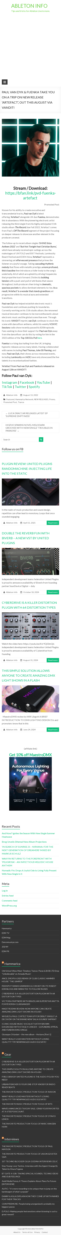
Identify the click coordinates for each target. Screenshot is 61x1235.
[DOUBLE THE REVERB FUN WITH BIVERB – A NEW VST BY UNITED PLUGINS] (30, 549)
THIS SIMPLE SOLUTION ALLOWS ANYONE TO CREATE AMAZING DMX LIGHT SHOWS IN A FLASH (28, 675)
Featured (10, 399)
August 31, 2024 (30, 660)
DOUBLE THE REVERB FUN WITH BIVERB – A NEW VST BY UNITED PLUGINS (26, 538)
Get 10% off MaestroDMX (30, 754)
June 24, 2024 (29, 729)
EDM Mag (6, 937)
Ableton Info (11, 395)
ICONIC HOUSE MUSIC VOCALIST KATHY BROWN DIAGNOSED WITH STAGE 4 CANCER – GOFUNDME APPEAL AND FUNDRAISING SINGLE (30, 1027)
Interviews (11, 1139)
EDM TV (5, 933)
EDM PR (5, 951)
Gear (7, 1054)
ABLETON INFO (29, 6)
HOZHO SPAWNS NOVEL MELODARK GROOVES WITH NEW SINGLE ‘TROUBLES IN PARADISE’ (29, 428)
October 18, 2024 (31, 592)
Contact (45, 1232)
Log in (5, 890)
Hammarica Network (24, 399)
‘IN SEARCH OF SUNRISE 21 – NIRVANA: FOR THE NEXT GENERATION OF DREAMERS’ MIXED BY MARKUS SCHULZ (27, 850)
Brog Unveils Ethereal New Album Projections (24, 841)
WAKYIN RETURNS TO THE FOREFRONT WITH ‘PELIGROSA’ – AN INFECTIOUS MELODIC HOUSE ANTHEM (27, 862)
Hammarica (6, 928)
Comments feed (9, 900)
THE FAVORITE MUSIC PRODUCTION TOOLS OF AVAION (29, 1092)
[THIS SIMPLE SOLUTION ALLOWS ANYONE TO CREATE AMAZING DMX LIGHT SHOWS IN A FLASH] (30, 686)
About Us (16, 1232)
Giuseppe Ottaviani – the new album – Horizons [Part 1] (26, 1034)
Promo (52, 399)
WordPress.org (9, 905)
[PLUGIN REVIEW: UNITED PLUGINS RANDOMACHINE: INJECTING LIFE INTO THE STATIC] (30, 480)
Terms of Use (27, 1232)
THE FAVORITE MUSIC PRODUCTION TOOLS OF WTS (27, 1104)
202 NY (5, 946)
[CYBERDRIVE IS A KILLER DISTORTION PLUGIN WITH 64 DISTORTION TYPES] (30, 614)
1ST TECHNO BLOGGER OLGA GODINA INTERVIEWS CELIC (30, 1161)
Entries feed (7, 895)
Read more (53, 523)
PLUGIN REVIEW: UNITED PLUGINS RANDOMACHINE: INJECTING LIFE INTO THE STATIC (27, 468)
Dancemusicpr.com (10, 942)
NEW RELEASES (41, 399)
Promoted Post (10, 402)
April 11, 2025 (29, 523)
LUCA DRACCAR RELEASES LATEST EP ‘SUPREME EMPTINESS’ (27, 414)
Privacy (37, 1232)
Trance (21, 402)
